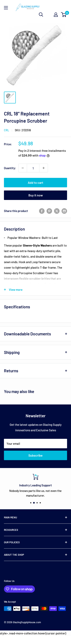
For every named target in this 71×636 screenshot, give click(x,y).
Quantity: (10, 168)
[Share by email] (64, 211)
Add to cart (35, 182)
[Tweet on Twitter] (57, 211)
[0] (63, 14)
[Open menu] (6, 7)
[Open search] (41, 14)
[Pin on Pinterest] (49, 211)
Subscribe (35, 455)
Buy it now (35, 195)
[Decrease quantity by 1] (23, 168)
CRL (6, 130)
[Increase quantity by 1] (43, 168)
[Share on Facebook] (42, 211)
